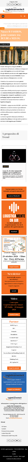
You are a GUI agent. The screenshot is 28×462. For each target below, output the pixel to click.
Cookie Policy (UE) (6, 433)
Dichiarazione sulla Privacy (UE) (9, 436)
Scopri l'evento (14, 267)
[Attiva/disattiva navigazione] (24, 16)
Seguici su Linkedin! (14, 389)
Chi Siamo (4, 427)
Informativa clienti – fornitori (10, 456)
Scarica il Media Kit (14, 196)
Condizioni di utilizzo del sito (13, 459)
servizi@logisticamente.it (15, 418)
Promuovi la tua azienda (8, 431)
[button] (21, 16)
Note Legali (22, 456)
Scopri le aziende (14, 368)
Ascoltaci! (14, 232)
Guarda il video (14, 314)
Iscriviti (14, 291)
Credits (14, 454)
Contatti (4, 429)
